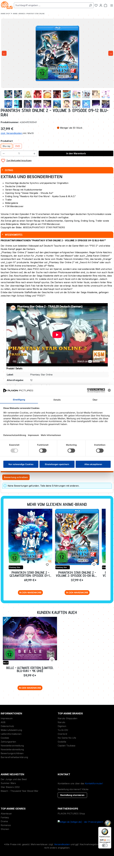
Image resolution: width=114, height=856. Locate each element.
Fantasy (5, 817)
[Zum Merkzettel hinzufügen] (47, 564)
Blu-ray (6, 146)
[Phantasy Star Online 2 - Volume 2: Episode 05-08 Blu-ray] (77, 537)
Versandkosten (62, 844)
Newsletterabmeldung (12, 749)
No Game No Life (67, 737)
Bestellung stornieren (72, 795)
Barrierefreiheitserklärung (14, 757)
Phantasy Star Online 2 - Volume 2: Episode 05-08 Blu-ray (77, 574)
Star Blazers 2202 (10, 787)
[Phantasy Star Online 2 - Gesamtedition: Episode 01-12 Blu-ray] (30, 536)
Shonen (5, 829)
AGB (3, 722)
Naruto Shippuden (67, 718)
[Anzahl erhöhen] (34, 153)
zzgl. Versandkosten (12, 133)
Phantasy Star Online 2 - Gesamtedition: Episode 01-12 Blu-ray (30, 574)
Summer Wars (8, 783)
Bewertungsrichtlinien (12, 753)
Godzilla (62, 741)
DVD (17, 146)
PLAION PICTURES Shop (71, 813)
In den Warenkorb (76, 153)
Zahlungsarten (8, 741)
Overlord (62, 734)
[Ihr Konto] (100, 5)
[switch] (105, 845)
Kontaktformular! (94, 783)
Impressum (7, 718)
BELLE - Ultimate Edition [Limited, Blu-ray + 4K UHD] (30, 669)
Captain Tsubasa (66, 745)
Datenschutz (7, 726)
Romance (6, 825)
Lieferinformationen (11, 734)
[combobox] (50, 5)
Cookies (5, 737)
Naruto (61, 722)
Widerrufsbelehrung (11, 730)
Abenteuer (6, 813)
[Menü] (111, 5)
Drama (4, 821)
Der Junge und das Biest (14, 779)
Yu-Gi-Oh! (63, 730)
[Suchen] (90, 5)
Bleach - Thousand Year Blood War (19, 791)
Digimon (62, 726)
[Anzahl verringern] (4, 153)
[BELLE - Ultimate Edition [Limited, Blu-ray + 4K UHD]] (30, 638)
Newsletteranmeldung (12, 745)
